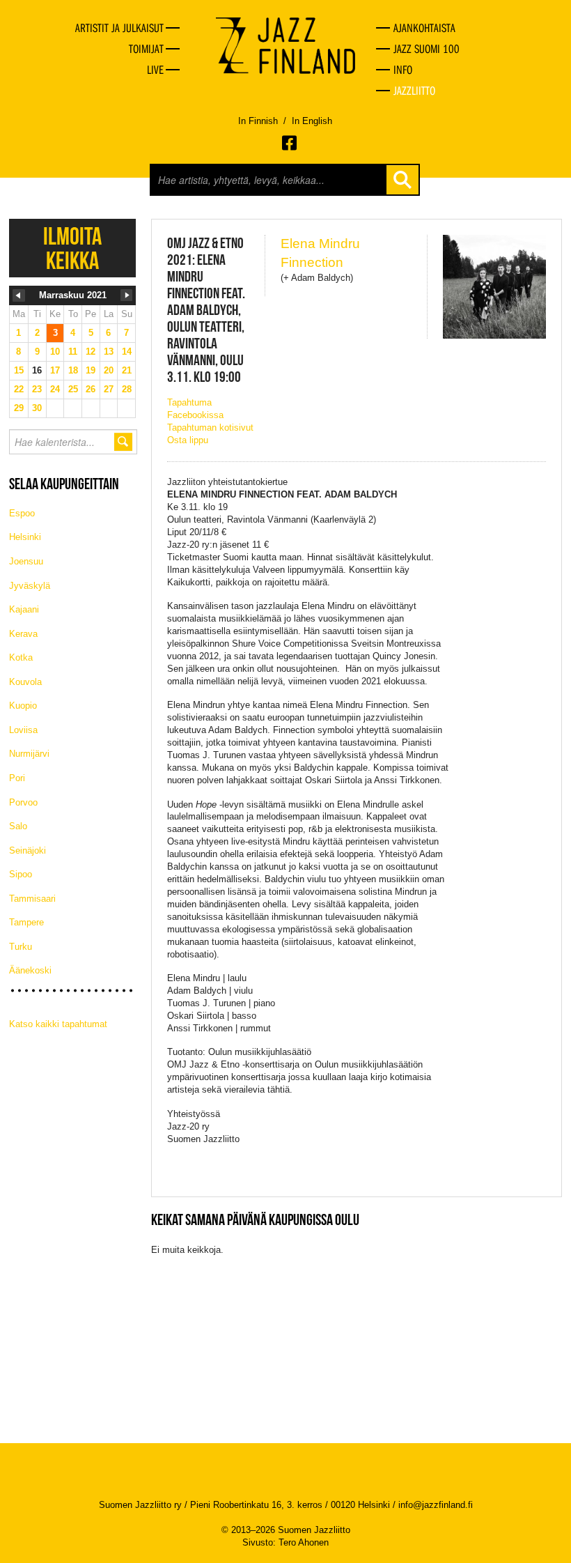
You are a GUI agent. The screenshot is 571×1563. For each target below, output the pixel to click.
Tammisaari (32, 898)
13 (109, 351)
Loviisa (23, 730)
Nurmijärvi (29, 753)
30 (37, 408)
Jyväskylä (29, 585)
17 (55, 370)
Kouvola (25, 682)
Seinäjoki (27, 850)
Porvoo (23, 802)
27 (109, 389)
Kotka (21, 657)
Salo (18, 826)
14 (127, 351)
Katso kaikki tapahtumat (58, 1024)
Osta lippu (187, 440)
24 (55, 389)
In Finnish (258, 121)
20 (109, 370)
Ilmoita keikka (72, 248)
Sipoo (20, 874)
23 (37, 389)
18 (73, 370)
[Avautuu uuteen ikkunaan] (290, 142)
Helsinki (25, 537)
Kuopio (23, 705)
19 (90, 370)
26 (90, 389)
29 (19, 408)
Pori (17, 778)
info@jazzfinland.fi (435, 1505)
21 (127, 370)
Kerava (23, 634)
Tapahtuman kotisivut (210, 427)
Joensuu (26, 561)
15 (19, 370)
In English (312, 121)
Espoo (22, 513)
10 (55, 351)
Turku (20, 946)
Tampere (26, 922)
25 (73, 389)
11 (72, 351)
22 (19, 389)
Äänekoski (30, 970)
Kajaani (24, 609)
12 (90, 351)
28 (127, 389)
